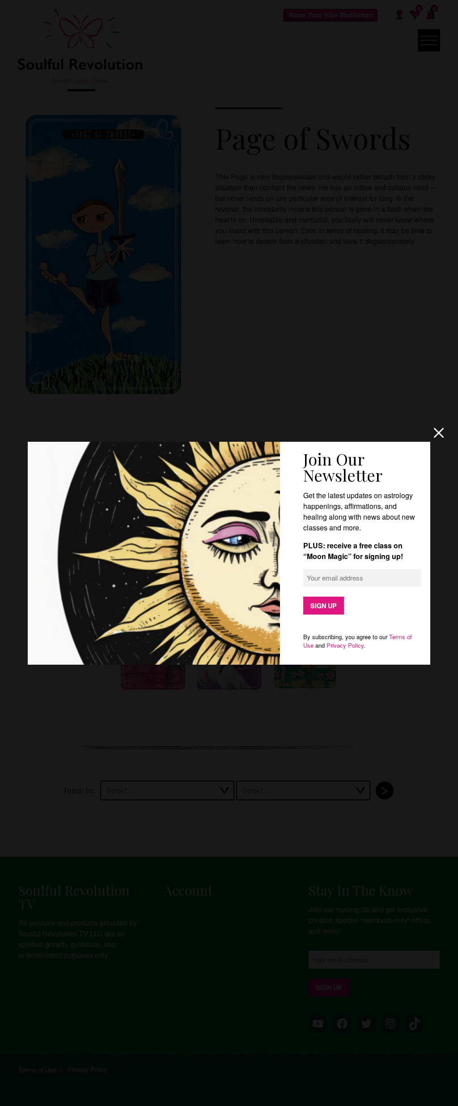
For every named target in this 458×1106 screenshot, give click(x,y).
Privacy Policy (345, 645)
